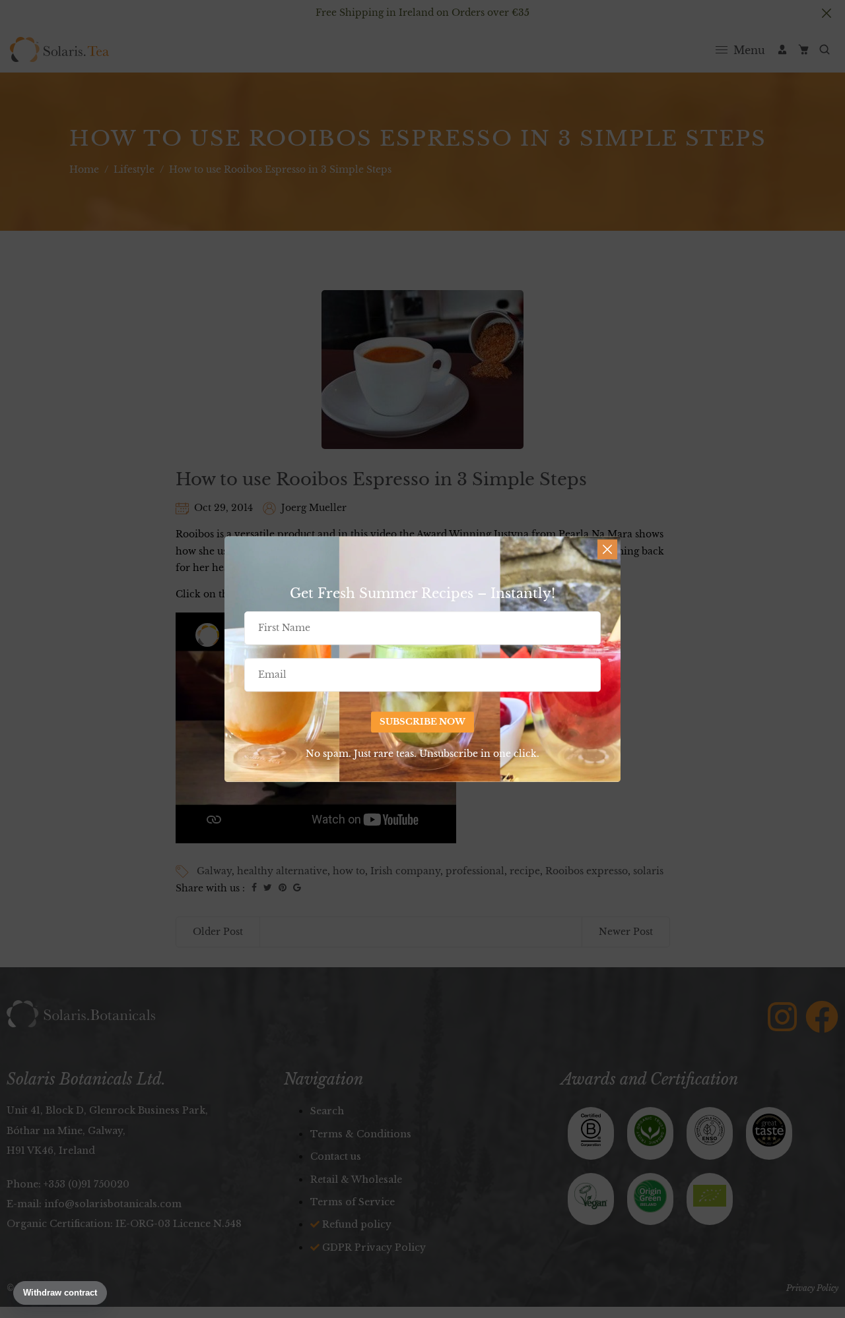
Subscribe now (422, 721)
